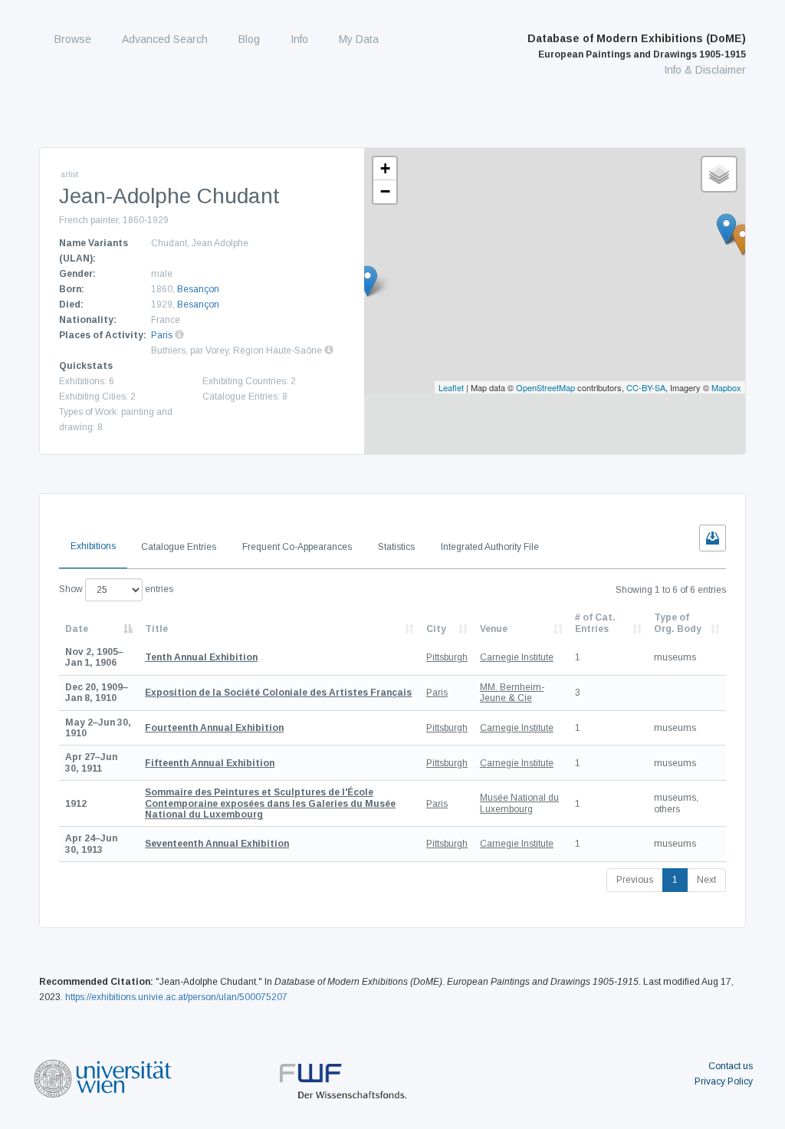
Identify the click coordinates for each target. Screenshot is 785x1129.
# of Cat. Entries (595, 623)
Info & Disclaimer (705, 70)
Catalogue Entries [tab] (178, 546)
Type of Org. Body (677, 623)
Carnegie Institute (516, 657)
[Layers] (719, 174)
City (436, 629)
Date (76, 629)
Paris (161, 335)
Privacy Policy (724, 1081)
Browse (72, 39)
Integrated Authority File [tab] (490, 546)
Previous (634, 879)
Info (299, 39)
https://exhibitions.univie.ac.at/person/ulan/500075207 (176, 997)
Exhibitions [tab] (93, 546)
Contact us (730, 1066)
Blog (249, 39)
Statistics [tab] (396, 546)
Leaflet (451, 387)
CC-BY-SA (645, 387)
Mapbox (726, 387)
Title (156, 629)
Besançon (198, 289)
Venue (493, 629)
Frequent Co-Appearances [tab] (297, 546)
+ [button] (385, 168)
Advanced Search (165, 39)
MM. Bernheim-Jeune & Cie (512, 692)
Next (706, 879)
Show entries (116, 589)
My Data (359, 39)
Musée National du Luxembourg (519, 803)
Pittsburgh (447, 657)
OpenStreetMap (545, 387)
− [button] (385, 191)
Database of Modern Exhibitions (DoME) (636, 46)
